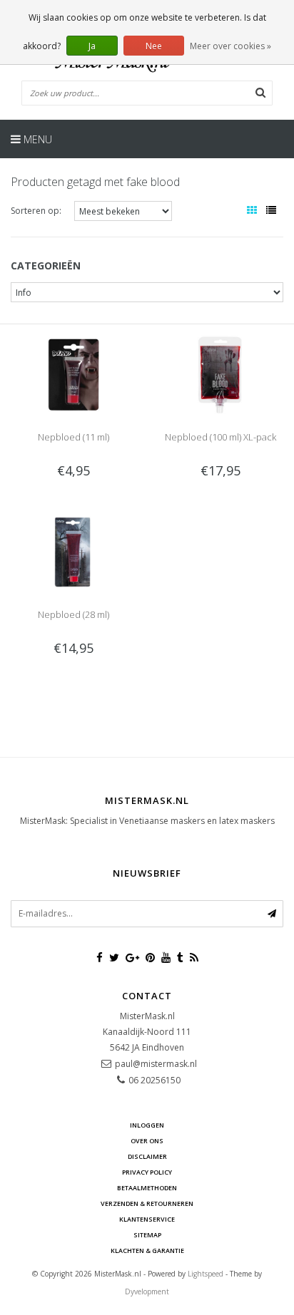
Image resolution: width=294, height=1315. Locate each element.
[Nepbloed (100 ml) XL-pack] (220, 374)
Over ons (147, 1140)
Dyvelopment (147, 1291)
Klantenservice (147, 1219)
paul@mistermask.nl (156, 1064)
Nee (154, 46)
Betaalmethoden (147, 1187)
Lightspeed (205, 1274)
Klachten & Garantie (147, 1250)
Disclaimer (147, 1156)
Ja (92, 46)
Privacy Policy (147, 1172)
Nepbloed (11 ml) (73, 436)
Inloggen (147, 1125)
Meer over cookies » (230, 46)
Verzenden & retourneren (147, 1203)
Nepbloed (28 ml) (73, 614)
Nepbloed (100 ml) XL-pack (220, 436)
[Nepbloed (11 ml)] (73, 374)
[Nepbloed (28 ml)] (73, 551)
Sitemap (147, 1234)
